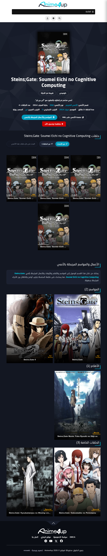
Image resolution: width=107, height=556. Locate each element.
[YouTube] (51, 541)
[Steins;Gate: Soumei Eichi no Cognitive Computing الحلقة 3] (53, 178)
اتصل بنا (35, 537)
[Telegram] (45, 541)
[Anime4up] (53, 5)
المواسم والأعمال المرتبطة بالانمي (38, 117)
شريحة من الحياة (47, 93)
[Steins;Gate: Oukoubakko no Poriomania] (77, 482)
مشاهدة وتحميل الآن (53, 124)
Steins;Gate (77, 359)
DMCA (72, 537)
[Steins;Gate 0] (30, 328)
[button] (59, 18)
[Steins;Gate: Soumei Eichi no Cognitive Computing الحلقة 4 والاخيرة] (86, 178)
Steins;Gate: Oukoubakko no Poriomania (77, 513)
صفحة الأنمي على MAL (71, 117)
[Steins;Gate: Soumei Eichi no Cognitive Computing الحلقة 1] (53, 226)
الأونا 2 (9, 195)
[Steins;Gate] (77, 328)
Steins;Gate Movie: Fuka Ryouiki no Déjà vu (77, 436)
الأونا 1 (42, 243)
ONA (52, 105)
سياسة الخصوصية (60, 537)
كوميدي (62, 93)
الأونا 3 (42, 195)
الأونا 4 (74, 195)
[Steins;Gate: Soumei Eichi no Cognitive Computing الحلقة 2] (21, 178)
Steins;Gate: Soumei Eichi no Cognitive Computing (63, 198)
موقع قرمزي (46, 537)
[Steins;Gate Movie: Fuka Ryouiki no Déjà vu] (77, 405)
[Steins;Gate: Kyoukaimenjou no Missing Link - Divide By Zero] (30, 482)
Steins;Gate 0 (30, 359)
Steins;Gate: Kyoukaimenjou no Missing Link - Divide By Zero (37, 513)
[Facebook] (61, 541)
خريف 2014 (64, 109)
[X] (56, 541)
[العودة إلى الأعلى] (53, 524)
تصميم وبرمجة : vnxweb (33, 550)
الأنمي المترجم (72, 105)
